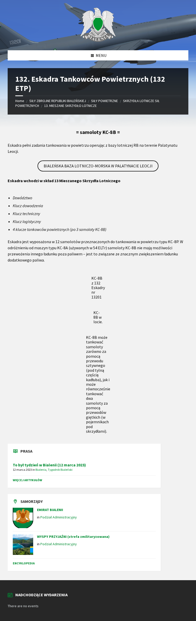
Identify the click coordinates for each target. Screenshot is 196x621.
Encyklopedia (24, 563)
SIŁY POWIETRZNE (104, 100)
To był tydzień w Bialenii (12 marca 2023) (49, 465)
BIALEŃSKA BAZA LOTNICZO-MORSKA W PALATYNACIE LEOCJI (98, 165)
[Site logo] (98, 40)
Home (19, 100)
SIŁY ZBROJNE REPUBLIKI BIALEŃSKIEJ (57, 100)
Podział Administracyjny (58, 517)
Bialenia (40, 469)
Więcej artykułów (27, 480)
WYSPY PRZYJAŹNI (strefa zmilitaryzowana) (73, 536)
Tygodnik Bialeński (60, 469)
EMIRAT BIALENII (50, 509)
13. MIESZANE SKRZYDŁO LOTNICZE (70, 105)
